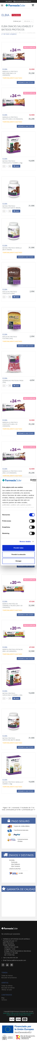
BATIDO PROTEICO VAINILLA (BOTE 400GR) (12, 248)
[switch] (32, 521)
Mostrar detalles (25, 541)
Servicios (4, 1000)
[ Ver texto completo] (8, 34)
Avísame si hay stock (25, 82)
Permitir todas (18, 548)
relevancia (27, 21)
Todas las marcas (7, 976)
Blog (2, 998)
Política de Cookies (25, 1015)
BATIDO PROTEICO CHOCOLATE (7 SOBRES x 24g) (12, 161)
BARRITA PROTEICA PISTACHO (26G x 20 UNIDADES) (12, 649)
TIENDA (4, 972)
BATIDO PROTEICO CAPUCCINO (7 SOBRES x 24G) (12, 693)
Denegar (18, 561)
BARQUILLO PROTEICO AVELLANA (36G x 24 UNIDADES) (10, 72)
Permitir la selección (19, 554)
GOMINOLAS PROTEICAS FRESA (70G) (12, 380)
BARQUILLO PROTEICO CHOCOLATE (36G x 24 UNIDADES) (10, 423)
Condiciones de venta (13, 1015)
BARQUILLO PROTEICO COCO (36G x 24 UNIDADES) (12, 471)
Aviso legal (6, 1013)
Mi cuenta (9, 1)
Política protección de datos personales (21, 1013)
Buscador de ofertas (8, 988)
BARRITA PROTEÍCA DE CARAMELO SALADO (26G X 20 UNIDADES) (12, 604)
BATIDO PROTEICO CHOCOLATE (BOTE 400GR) (11, 206)
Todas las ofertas (7, 986)
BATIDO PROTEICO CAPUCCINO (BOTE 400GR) (11, 738)
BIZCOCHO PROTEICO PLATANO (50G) (9, 336)
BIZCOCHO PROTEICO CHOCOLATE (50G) (9, 291)
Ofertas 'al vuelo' (6, 990)
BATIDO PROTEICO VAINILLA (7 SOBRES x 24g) (12, 782)
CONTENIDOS (6, 995)
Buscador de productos (23, 1)
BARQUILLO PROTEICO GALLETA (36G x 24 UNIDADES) (12, 117)
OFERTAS (4, 983)
